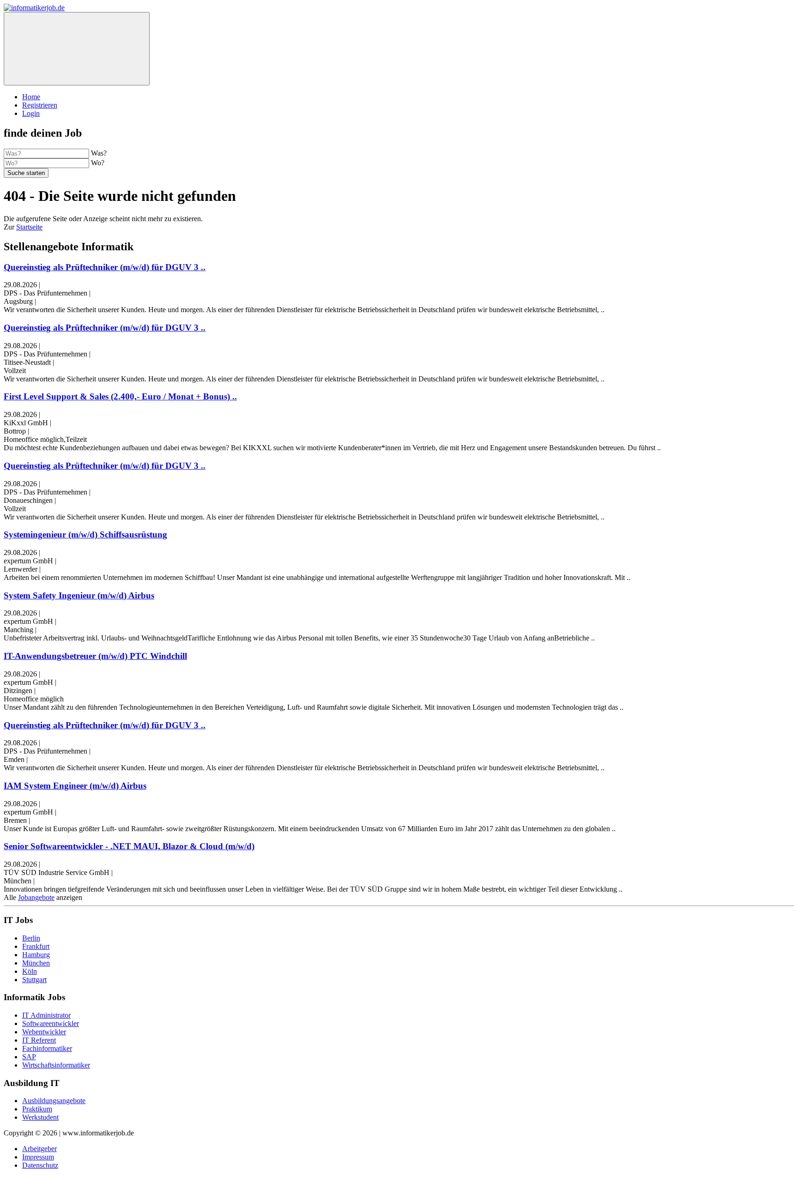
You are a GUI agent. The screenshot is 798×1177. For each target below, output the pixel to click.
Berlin (31, 938)
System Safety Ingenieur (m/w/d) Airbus (79, 595)
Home (31, 97)
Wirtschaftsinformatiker (56, 1065)
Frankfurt (35, 946)
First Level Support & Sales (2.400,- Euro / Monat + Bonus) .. (120, 396)
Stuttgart (34, 980)
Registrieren (39, 105)
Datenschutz (40, 1165)
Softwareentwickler (50, 1023)
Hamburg (36, 955)
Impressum (38, 1157)
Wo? (97, 163)
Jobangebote (36, 897)
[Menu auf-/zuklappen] (77, 48)
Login (31, 113)
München (36, 963)
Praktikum (37, 1109)
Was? (99, 153)
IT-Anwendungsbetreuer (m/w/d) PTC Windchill (95, 656)
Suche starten (26, 172)
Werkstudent (40, 1117)
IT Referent (39, 1040)
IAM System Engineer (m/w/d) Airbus (75, 786)
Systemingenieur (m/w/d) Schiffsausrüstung (85, 534)
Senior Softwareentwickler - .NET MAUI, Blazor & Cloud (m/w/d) (129, 846)
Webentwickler (44, 1032)
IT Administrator (46, 1015)
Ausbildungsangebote (53, 1101)
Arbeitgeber (39, 1149)
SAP (29, 1057)
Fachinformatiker (47, 1048)
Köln (29, 971)
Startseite (29, 227)
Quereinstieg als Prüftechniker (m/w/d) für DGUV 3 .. (105, 267)
